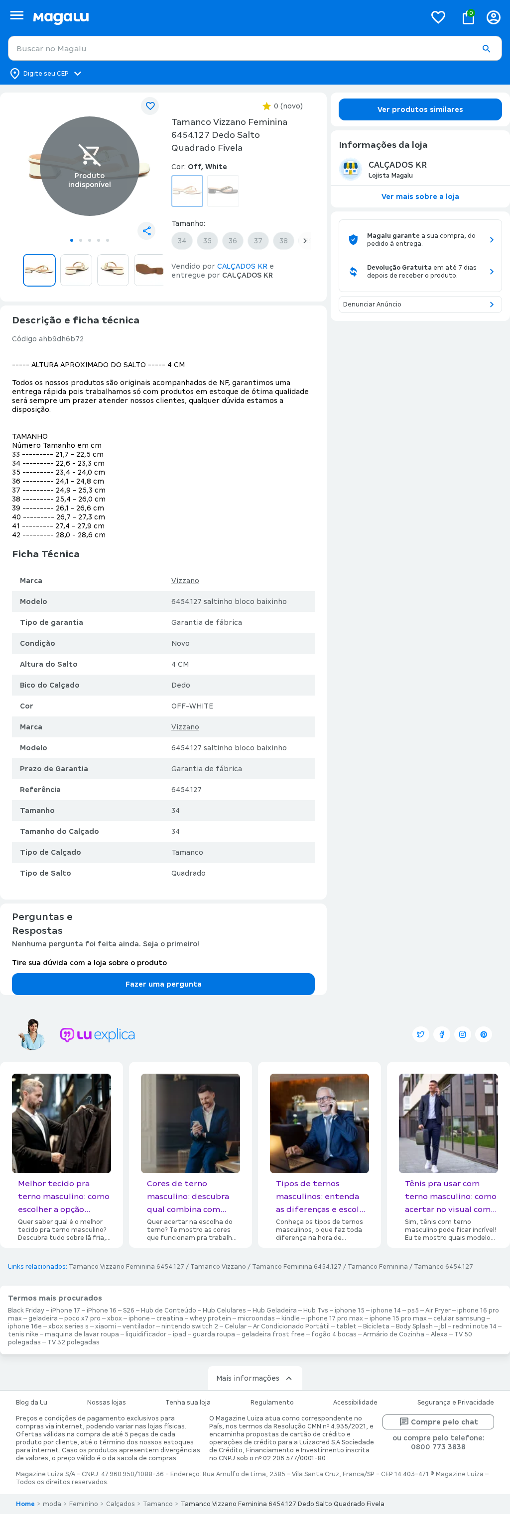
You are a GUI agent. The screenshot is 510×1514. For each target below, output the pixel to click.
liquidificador (146, 1334)
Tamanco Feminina (378, 1266)
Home (25, 1504)
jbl (442, 1326)
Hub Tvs (315, 1310)
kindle (290, 1318)
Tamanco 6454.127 (443, 1266)
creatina (169, 1318)
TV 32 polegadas (73, 1342)
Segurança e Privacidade (455, 1402)
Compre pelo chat (444, 1422)
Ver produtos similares (420, 109)
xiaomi (105, 1326)
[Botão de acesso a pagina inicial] (225, 17)
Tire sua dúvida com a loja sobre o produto (89, 963)
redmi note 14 (475, 1326)
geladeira (43, 1318)
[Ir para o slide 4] (98, 240)
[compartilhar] (146, 231)
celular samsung (459, 1318)
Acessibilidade (355, 1402)
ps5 (413, 1310)
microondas (256, 1318)
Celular (236, 1326)
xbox (114, 1318)
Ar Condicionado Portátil (291, 1326)
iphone (139, 1318)
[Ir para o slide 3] (89, 240)
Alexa (439, 1334)
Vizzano (185, 581)
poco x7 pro (82, 1318)
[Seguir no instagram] (462, 1034)
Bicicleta (376, 1326)
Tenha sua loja (188, 1402)
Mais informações (247, 1378)
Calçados (120, 1504)
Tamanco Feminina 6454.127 (297, 1266)
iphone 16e (25, 1326)
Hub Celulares (224, 1310)
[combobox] (255, 48)
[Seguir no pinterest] (483, 1034)
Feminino (83, 1504)
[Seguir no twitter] (420, 1034)
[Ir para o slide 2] (80, 240)
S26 (128, 1310)
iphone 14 (386, 1310)
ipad (179, 1334)
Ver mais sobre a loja (420, 197)
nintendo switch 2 (189, 1326)
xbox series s (68, 1326)
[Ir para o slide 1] (71, 240)
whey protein (210, 1318)
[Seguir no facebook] (441, 1034)
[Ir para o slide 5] (107, 240)
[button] (486, 49)
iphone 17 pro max (334, 1318)
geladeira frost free (273, 1334)
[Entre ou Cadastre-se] (493, 17)
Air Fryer (438, 1310)
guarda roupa (214, 1334)
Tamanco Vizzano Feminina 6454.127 (126, 1266)
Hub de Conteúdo (168, 1310)
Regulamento (272, 1402)
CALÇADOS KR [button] (242, 266)
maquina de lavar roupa (82, 1334)
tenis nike (23, 1334)
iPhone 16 (102, 1310)
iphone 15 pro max (398, 1318)
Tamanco (158, 1504)
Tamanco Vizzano (218, 1266)
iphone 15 (350, 1310)
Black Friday (26, 1310)
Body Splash (414, 1326)
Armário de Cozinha (393, 1334)
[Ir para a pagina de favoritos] (438, 17)
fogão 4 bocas (334, 1334)
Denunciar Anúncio (372, 304)
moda (52, 1504)
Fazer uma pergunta (164, 984)
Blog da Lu (31, 1402)
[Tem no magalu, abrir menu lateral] (16, 15)
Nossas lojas (106, 1402)
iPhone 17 (65, 1310)
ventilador (139, 1326)
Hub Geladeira (275, 1310)
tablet (346, 1326)
